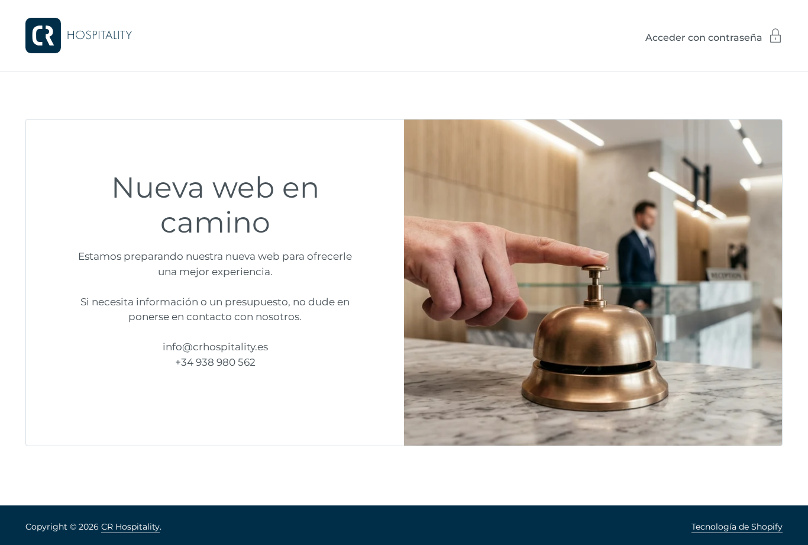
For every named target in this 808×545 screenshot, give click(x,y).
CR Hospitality (130, 526)
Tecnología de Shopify (737, 526)
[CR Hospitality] (78, 35)
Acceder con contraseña (703, 37)
